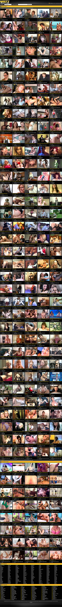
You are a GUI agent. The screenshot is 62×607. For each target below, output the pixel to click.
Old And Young (41, 569)
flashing (7, 32)
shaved (47, 511)
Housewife (33, 565)
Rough (48, 569)
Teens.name (13, 594)
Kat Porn (54, 598)
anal (7, 220)
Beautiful (2, 581)
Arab (1, 573)
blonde (58, 132)
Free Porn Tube (3, 596)
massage (44, 458)
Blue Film (54, 596)
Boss (9, 571)
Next (32, 460)
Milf (32, 579)
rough (34, 107)
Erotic (24, 565)
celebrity (52, 320)
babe (28, 57)
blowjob (43, 57)
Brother (9, 575)
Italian (32, 568)
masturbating (34, 132)
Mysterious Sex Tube (55, 593)
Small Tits (48, 580)
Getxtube (43, 599)
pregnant (3, 320)
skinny (9, 511)
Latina (32, 572)
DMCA (31, 602)
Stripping (56, 567)
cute (57, 32)
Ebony (17, 582)
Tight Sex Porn (34, 595)
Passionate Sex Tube (24, 594)
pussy (41, 132)
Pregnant (41, 580)
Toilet (55, 576)
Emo (16, 583)
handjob (57, 107)
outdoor (32, 132)
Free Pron (33, 590)
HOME (2, 4)
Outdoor (41, 571)
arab (56, 82)
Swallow (56, 569)
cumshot (8, 82)
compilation (45, 57)
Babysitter (2, 577)
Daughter (17, 575)
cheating (8, 245)
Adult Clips (33, 599)
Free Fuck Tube (44, 595)
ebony (58, 320)
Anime (1, 572)
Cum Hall (12, 595)
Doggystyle (17, 579)
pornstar (10, 486)
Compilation (17, 568)
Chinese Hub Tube (55, 586)
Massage (33, 576)
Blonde (9, 569)
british (21, 32)
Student (56, 568)
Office (40, 567)
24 (29, 460)
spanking (4, 57)
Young (56, 583)
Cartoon (10, 580)
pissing (31, 32)
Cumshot (17, 572)
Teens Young (2, 594)
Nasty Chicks (34, 589)
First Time (25, 569)
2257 (30, 602)
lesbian (39, 132)
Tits (55, 575)
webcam (54, 245)
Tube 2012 (23, 596)
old (30, 295)
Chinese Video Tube (14, 598)
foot (42, 536)
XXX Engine (2, 589)
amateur (40, 32)
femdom (43, 182)
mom (2, 32)
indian (52, 82)
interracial (7, 132)
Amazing (2, 569)
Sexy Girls (23, 598)
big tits (17, 32)
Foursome (25, 572)
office (4, 82)
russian (55, 82)
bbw (17, 107)
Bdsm (1, 579)
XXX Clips (33, 594)
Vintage (56, 579)
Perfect (40, 575)
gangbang (32, 345)
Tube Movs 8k (44, 596)
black (46, 82)
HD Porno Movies (34, 596)
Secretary (48, 572)
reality (44, 420)
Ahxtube (2, 593)
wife (2, 57)
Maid (32, 575)
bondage (32, 445)
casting (43, 420)
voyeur (8, 32)
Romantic (48, 568)
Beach (1, 580)
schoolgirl (32, 270)
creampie (34, 32)
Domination (17, 580)
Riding (48, 567)
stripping (59, 57)
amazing (18, 57)
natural (10, 345)
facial (23, 458)
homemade (59, 32)
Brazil (9, 572)
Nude (40, 565)
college (29, 295)
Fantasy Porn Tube (44, 591)
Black (9, 568)
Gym (24, 580)
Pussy (40, 582)
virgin (17, 157)
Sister (48, 576)
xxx (22, 586)
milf (3, 32)
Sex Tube (23, 595)
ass (17, 220)
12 (14, 460)
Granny (25, 578)
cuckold (44, 220)
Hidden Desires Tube (45, 589)
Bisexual (10, 567)
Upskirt (56, 578)
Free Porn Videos (3, 588)
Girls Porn (43, 594)
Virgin (55, 580)
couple (20, 182)
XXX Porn (33, 591)
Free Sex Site (44, 588)
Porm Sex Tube (34, 593)
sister (2, 295)
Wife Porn (43, 586)
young (58, 82)
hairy (55, 245)
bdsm (5, 57)
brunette (19, 32)
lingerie (34, 82)
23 (28, 460)
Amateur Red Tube (34, 588)
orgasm (33, 420)
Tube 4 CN (43, 590)
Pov (40, 579)
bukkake (55, 270)
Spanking (48, 582)
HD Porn (23, 593)
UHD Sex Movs (55, 589)
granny (16, 82)
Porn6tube (12, 589)
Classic (17, 565)
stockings (30, 82)
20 (24, 460)
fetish (46, 182)
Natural (33, 582)
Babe (1, 576)
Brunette (10, 576)
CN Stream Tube (55, 595)
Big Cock (10, 565)
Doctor (17, 578)
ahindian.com (13, 586)
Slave (48, 578)
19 (23, 460)
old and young (21, 82)
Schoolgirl (48, 571)
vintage (2, 107)
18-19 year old (54, 486)
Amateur (2, 568)
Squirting (48, 583)
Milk (32, 580)
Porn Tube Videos (13, 591)
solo (10, 511)
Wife (55, 582)
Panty (40, 572)
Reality (48, 565)
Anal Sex (23, 588)
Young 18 (43, 593)
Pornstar (41, 578)
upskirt (30, 157)
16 (19, 460)
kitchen (21, 182)
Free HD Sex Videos (14, 593)
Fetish (25, 568)
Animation (2, 571)
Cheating (10, 582)
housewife (17, 182)
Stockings (56, 565)
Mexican (33, 578)
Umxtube (2, 591)
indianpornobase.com (45, 598)
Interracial (33, 567)
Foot (24, 571)
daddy (54, 345)
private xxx (12, 588)
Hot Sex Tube (2, 586)
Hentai (25, 582)
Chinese (10, 583)
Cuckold (17, 571)
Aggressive (2, 567)
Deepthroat (17, 576)
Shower (48, 575)
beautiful (3, 511)
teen (53, 82)
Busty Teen (10, 578)
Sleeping (48, 579)
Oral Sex (33, 586)
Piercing (41, 576)
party (57, 57)
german (46, 511)
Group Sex (25, 579)
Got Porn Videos (55, 588)
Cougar (17, 569)
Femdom (25, 567)
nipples (6, 486)
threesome (17, 245)
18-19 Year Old (2, 565)
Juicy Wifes (54, 591)
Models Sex (23, 589)
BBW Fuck (23, 599)
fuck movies (33, 598)
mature (5, 32)
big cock (43, 82)
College (17, 567)
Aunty (1, 575)
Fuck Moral (23, 591)
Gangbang (25, 575)
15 (18, 460)
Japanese (33, 569)
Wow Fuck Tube (24, 590)
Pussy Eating (41, 583)
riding (58, 295)
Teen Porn (54, 594)
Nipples (33, 583)
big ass (54, 32)
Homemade (25, 583)
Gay (24, 576)
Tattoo (56, 571)
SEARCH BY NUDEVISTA (15, 4)
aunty (27, 220)
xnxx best (2, 595)
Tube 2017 (12, 599)
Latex (32, 571)
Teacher (56, 572)
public (17, 132)
